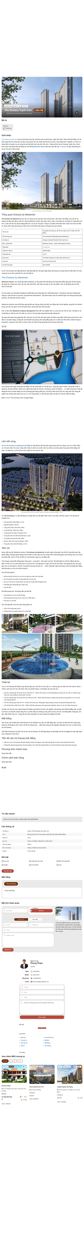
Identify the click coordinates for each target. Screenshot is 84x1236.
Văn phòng (48, 1045)
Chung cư (25, 106)
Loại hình (12, 1061)
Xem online (35, 919)
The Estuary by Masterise (15, 277)
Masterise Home (39, 146)
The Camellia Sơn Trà (36, 1087)
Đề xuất (5, 1061)
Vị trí (20, 1061)
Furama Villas (6, 1086)
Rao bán (5, 1066)
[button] (40, 1028)
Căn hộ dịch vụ (49, 1037)
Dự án (41, 1066)
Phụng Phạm (37, 963)
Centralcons (46, 247)
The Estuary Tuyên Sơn (9, 139)
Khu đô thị (24, 1043)
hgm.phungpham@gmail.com (41, 981)
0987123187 (36, 975)
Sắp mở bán (17, 106)
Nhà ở (23, 1045)
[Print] (77, 113)
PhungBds (63, 146)
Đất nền (47, 1040)
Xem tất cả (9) (8, 871)
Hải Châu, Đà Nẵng (36, 1089)
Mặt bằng (47, 1043)
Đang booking (8, 106)
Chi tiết (33, 966)
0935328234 (36, 971)
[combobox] (41, 910)
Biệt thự (23, 1037)
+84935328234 (37, 978)
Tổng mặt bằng (11, 884)
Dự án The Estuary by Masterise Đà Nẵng (16, 445)
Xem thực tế (21, 919)
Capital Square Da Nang (65, 1087)
